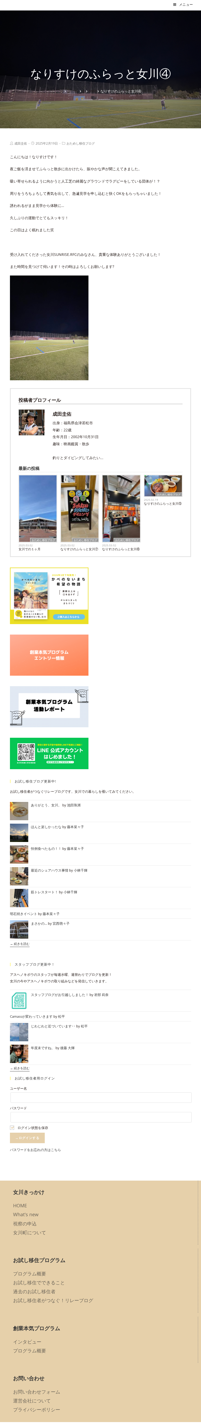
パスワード (18, 1108)
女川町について (29, 1232)
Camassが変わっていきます (31, 1016)
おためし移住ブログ (80, 143)
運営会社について (32, 1400)
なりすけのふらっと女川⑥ (121, 549)
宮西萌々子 (61, 923)
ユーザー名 (18, 1088)
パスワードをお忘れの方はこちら (35, 1149)
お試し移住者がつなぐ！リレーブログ (53, 1300)
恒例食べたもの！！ (46, 848)
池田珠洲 (74, 805)
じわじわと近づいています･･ (53, 1026)
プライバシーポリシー (36, 1409)
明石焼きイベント (23, 913)
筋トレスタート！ (44, 892)
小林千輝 (80, 870)
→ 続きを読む (20, 944)
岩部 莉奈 (101, 994)
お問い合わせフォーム (36, 1392)
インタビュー (27, 1342)
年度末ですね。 (43, 1047)
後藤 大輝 (67, 1047)
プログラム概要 (29, 1273)
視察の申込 (25, 1223)
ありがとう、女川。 (46, 805)
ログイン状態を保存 (32, 1127)
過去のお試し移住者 (34, 1291)
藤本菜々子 (75, 826)
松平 (61, 1016)
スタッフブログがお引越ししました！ (60, 994)
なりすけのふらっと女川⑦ (79, 549)
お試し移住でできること (39, 1282)
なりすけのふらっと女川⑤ (163, 503)
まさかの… (39, 923)
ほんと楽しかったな (46, 826)
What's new (25, 1214)
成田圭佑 (20, 143)
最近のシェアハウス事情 (49, 870)
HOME (20, 1205)
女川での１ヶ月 (30, 549)
